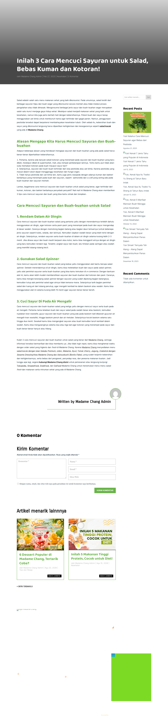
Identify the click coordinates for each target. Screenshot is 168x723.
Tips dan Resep (26, 570)
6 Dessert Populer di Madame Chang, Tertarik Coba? (38, 559)
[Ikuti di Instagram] (113, 655)
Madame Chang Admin (31, 76)
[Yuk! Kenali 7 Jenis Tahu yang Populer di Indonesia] (137, 155)
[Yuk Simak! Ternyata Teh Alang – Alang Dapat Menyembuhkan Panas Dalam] (137, 235)
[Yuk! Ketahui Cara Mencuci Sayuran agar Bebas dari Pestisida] (137, 123)
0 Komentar (73, 76)
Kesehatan (61, 76)
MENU (67, 610)
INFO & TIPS (70, 614)
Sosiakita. (105, 715)
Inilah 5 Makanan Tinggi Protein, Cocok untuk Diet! (92, 557)
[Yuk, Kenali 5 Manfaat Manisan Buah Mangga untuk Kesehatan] (137, 204)
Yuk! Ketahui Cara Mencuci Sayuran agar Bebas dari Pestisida (136, 140)
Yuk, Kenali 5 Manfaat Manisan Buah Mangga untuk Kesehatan (134, 216)
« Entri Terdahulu (25, 586)
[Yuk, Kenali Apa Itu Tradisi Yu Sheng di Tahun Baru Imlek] (137, 179)
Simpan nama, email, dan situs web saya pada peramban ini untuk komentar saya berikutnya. (58, 484)
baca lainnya (54, 576)
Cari (148, 97)
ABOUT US (69, 617)
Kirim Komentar (105, 490)
